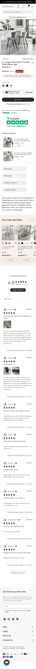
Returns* (20, 17)
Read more (12, 342)
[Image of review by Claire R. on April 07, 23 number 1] (7, 369)
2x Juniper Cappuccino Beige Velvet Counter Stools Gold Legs (22, 152)
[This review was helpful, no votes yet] (25, 349)
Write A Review (17, 288)
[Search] (4, 12)
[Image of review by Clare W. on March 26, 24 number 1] (7, 323)
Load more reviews (17, 571)
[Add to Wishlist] (31, 61)
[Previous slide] (2, 36)
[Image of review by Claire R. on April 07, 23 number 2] (15, 369)
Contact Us (17, 639)
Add (19, 144)
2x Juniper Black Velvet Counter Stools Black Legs (22, 138)
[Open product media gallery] (32, 21)
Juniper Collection (26, 57)
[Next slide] (32, 36)
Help (17, 625)
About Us (17, 634)
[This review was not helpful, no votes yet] (29, 349)
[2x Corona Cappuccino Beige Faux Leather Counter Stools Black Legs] (25, 231)
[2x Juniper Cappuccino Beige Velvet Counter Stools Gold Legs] (8, 155)
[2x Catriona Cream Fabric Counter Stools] (9, 231)
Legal (17, 630)
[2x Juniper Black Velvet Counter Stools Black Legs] (8, 141)
